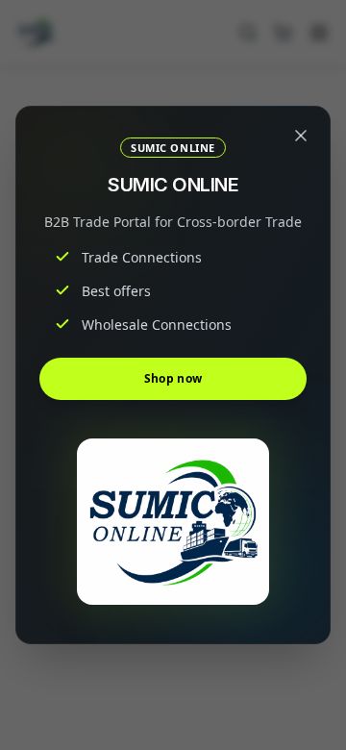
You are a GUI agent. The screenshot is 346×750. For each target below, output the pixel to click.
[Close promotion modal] (300, 135)
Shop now (173, 378)
